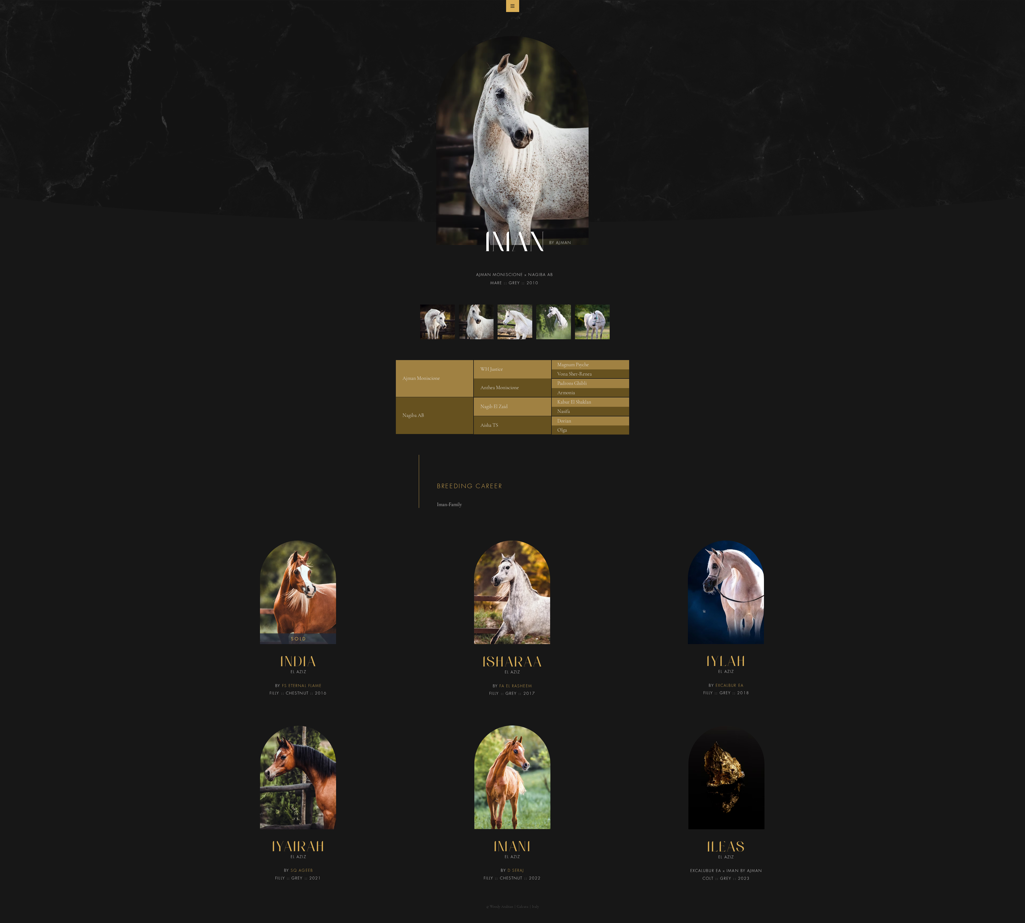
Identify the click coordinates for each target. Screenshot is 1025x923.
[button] (512, 6)
